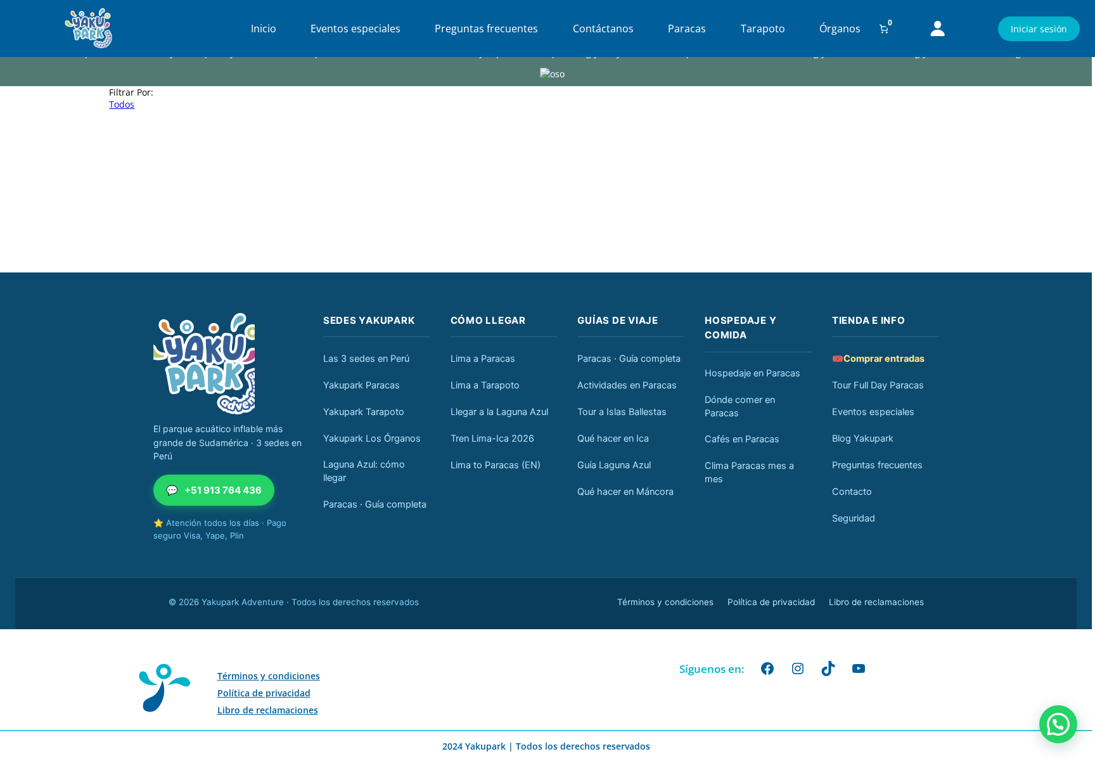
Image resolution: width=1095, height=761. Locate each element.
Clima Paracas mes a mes (749, 472)
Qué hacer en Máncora (625, 491)
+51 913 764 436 (214, 490)
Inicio (263, 28)
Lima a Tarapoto (485, 385)
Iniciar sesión (1039, 29)
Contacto (852, 491)
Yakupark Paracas (361, 385)
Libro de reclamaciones (876, 602)
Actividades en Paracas (627, 385)
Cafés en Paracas (742, 439)
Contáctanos (603, 28)
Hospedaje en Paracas (752, 373)
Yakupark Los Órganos (372, 438)
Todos (121, 104)
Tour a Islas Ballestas (622, 412)
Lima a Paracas (483, 358)
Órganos (840, 28)
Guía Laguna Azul (614, 465)
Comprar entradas (878, 358)
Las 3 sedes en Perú (366, 358)
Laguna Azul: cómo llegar (364, 471)
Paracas (687, 28)
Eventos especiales (355, 28)
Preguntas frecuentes (486, 28)
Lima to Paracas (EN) (496, 465)
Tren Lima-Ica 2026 (492, 438)
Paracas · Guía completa (374, 504)
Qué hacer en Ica (613, 438)
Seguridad (853, 518)
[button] (1058, 724)
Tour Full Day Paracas (878, 385)
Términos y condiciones (665, 602)
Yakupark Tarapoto (363, 412)
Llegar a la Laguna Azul (499, 412)
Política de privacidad (771, 602)
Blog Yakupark (862, 438)
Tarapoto (763, 28)
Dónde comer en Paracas (740, 406)
